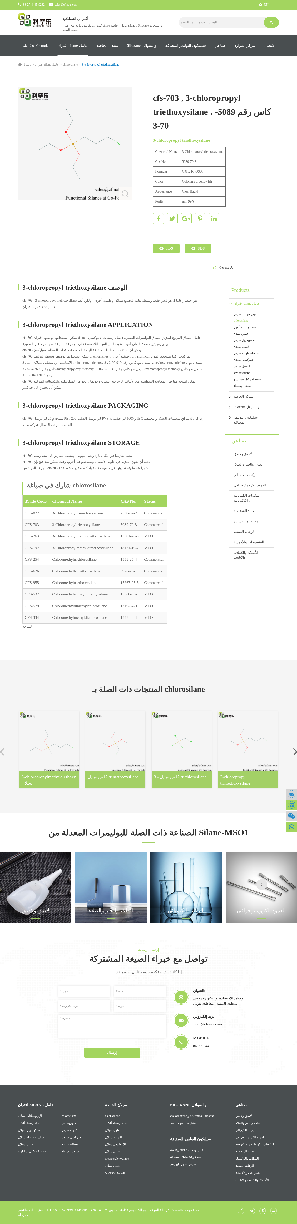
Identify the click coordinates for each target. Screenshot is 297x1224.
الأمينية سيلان (242, 346)
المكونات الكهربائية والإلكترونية (247, 498)
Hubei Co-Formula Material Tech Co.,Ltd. (79, 1210)
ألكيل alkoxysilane (245, 327)
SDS (201, 248)
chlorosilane (70, 64)
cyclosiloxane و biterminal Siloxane (192, 1116)
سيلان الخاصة (107, 45)
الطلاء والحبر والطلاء (248, 464)
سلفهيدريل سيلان (244, 340)
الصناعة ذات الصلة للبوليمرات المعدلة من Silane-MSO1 (148, 832)
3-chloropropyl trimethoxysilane (235, 779)
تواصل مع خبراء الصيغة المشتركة (148, 959)
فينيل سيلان (112, 1165)
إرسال (112, 1052)
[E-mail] (291, 794)
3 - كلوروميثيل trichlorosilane (180, 776)
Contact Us (226, 267)
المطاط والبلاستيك (247, 521)
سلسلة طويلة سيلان (246, 353)
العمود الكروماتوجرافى (250, 485)
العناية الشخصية (245, 511)
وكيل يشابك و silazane (247, 379)
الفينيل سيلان (242, 366)
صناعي (220, 45)
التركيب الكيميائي (246, 475)
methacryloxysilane (117, 1158)
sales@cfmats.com (66, 4)
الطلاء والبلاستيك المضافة (186, 1157)
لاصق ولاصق (243, 454)
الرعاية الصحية (244, 532)
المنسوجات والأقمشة (249, 542)
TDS (169, 248)
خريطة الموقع (160, 1210)
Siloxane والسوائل (142, 45)
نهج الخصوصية (137, 1210)
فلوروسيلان (241, 333)
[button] (261, 884)
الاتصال (269, 45)
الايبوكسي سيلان (244, 359)
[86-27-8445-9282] (291, 805)
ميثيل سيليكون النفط (183, 1123)
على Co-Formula (35, 45)
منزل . (27, 64)
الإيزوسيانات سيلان (245, 314)
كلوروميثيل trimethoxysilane (113, 776)
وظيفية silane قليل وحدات (186, 1150)
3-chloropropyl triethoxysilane (100, 64)
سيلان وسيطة (242, 385)
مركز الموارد (244, 45)
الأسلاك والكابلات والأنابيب (246, 555)
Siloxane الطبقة (115, 1173)
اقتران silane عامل (72, 45)
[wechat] (291, 816)
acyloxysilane (242, 372)
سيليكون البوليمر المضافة (185, 45)
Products (240, 290)
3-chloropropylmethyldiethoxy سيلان (49, 779)
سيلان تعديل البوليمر (183, 1164)
